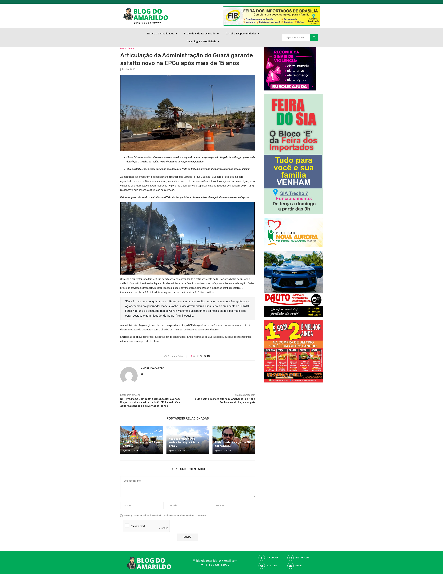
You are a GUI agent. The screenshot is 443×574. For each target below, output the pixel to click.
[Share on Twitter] (201, 356)
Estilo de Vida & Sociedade (199, 33)
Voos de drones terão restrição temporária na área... (184, 442)
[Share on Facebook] (197, 356)
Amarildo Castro (153, 368)
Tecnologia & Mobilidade (201, 41)
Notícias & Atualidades (160, 33)
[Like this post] (194, 356)
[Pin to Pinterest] (205, 356)
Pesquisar (314, 37)
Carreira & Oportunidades (241, 33)
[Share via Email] (208, 356)
